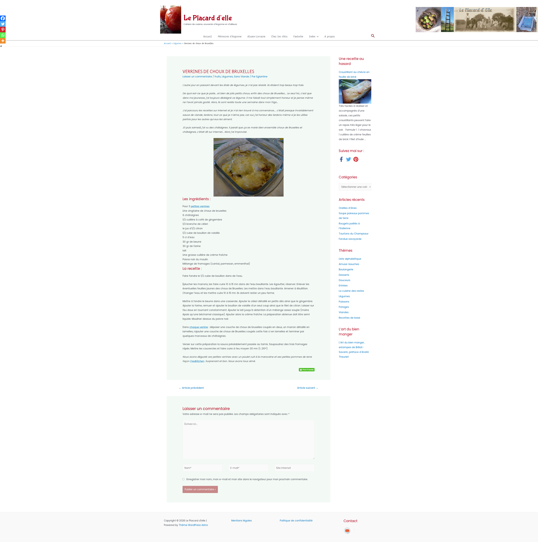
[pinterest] (356, 159)
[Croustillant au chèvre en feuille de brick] (355, 91)
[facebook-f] (342, 159)
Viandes (344, 312)
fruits (217, 76)
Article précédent (191, 388)
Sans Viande (241, 76)
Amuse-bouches (349, 264)
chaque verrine (198, 327)
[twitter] (349, 159)
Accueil (207, 36)
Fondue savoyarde (350, 239)
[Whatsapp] (3, 35)
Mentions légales (241, 520)
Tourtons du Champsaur (353, 233)
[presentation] (317, 36)
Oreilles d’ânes (348, 208)
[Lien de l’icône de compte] (373, 3)
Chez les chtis (279, 36)
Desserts (344, 275)
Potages (344, 307)
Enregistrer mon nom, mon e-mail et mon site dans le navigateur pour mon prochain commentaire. (247, 479)
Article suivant (307, 388)
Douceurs (344, 280)
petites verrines (200, 206)
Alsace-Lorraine (256, 36)
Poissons (344, 301)
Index (312, 36)
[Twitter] (3, 24)
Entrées (343, 285)
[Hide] (1, 46)
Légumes (227, 76)
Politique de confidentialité (296, 520)
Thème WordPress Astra (193, 525)
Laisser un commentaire (197, 76)
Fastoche (298, 36)
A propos (329, 36)
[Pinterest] (3, 29)
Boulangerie (346, 269)
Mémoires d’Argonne (230, 36)
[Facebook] (3, 18)
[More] (3, 41)
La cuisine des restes (351, 291)
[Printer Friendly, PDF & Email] (307, 369)
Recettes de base (349, 317)
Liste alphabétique (350, 259)
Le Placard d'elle (208, 18)
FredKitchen (197, 361)
